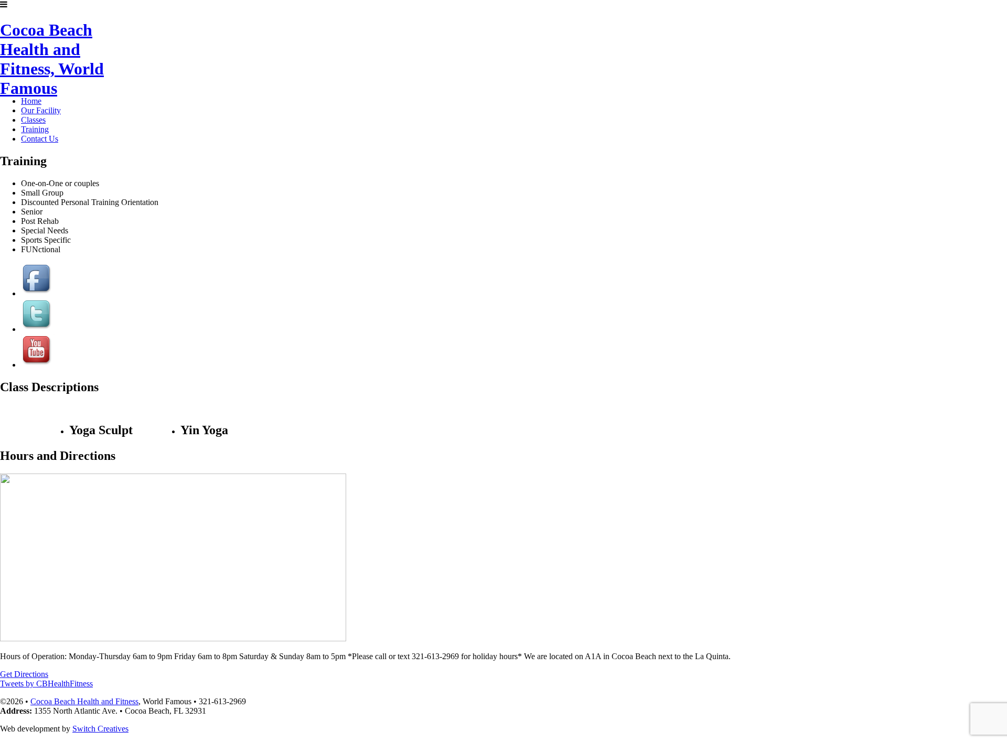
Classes (33, 119)
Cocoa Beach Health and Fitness (84, 701)
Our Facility (41, 110)
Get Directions (24, 674)
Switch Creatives (100, 728)
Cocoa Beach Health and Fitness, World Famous (52, 52)
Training (35, 129)
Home (31, 100)
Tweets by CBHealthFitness (46, 683)
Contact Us (39, 138)
